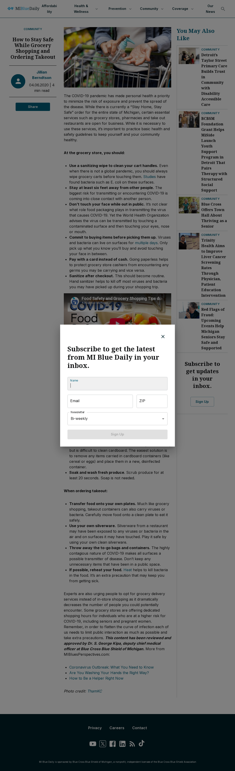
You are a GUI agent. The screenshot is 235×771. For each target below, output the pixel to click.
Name (74, 380)
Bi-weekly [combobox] (79, 418)
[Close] (163, 336)
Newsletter (78, 412)
